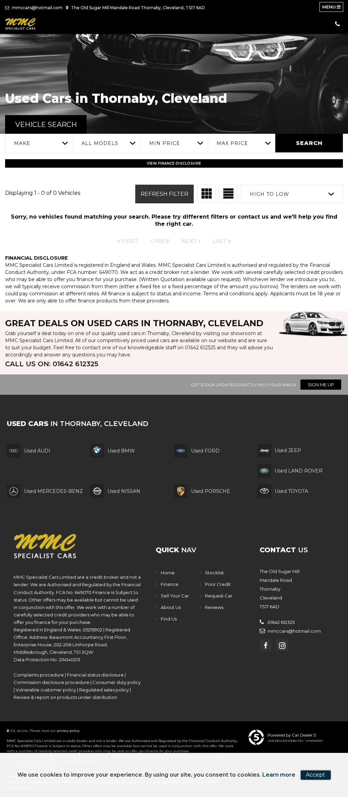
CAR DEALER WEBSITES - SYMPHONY (295, 740)
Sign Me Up (321, 384)
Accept (315, 775)
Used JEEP (288, 450)
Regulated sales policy (104, 689)
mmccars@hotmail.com (37, 7)
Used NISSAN (123, 491)
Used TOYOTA (291, 491)
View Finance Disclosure (174, 163)
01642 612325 (200, 348)
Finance (169, 584)
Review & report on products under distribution (65, 697)
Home (168, 572)
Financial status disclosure (95, 675)
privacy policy (68, 730)
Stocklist (214, 572)
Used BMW (121, 451)
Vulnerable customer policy (46, 689)
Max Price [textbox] (232, 143)
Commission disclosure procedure (51, 682)
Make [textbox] (22, 143)
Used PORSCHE (210, 491)
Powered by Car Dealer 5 (291, 735)
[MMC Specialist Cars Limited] (20, 24)
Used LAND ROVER (299, 471)
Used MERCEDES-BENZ (53, 491)
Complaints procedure (39, 675)
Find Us (169, 619)
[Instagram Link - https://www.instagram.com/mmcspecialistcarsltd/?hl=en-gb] (282, 645)
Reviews (214, 607)
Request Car (218, 595)
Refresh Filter (164, 194)
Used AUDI (37, 451)
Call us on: (51, 364)
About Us (171, 607)
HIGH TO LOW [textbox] (269, 194)
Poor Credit (218, 584)
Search (309, 143)
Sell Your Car (175, 595)
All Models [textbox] (100, 143)
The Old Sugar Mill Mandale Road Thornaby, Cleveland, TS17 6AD (137, 7)
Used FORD (205, 451)
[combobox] (39, 143)
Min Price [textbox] (164, 143)
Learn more (278, 775)
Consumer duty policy (116, 682)
